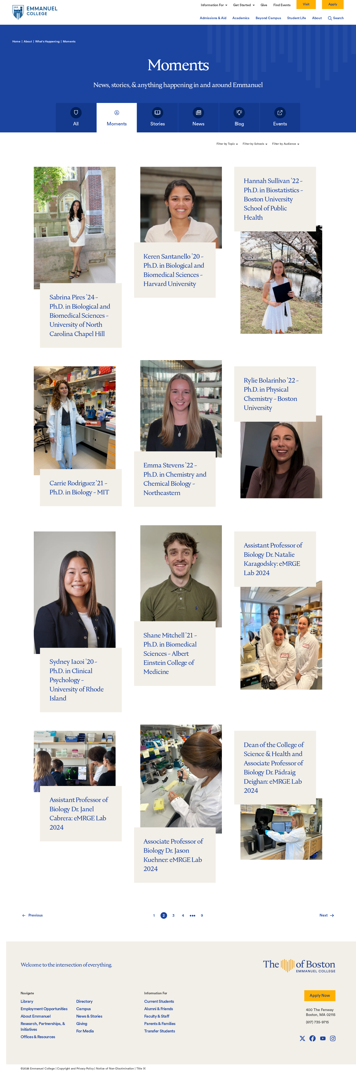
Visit (306, 4)
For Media (85, 1031)
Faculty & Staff (156, 1016)
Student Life (296, 18)
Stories (157, 123)
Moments (117, 123)
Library (27, 1001)
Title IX (141, 1068)
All (76, 123)
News (198, 123)
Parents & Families (159, 1024)
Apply (332, 4)
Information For (213, 5)
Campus (83, 1009)
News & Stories (89, 1016)
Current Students (159, 1001)
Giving (81, 1024)
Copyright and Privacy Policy (75, 1068)
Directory (84, 1001)
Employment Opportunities (44, 1009)
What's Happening (47, 41)
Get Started (242, 5)
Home (16, 41)
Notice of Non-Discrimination (115, 1068)
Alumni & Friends (158, 1009)
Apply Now (320, 996)
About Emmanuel (35, 1016)
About (317, 18)
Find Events (281, 5)
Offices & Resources (38, 1037)
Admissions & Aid (213, 18)
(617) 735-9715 (317, 1022)
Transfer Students (159, 1031)
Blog (239, 123)
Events (280, 123)
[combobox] (227, 144)
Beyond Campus (268, 18)
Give (264, 5)
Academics (240, 18)
